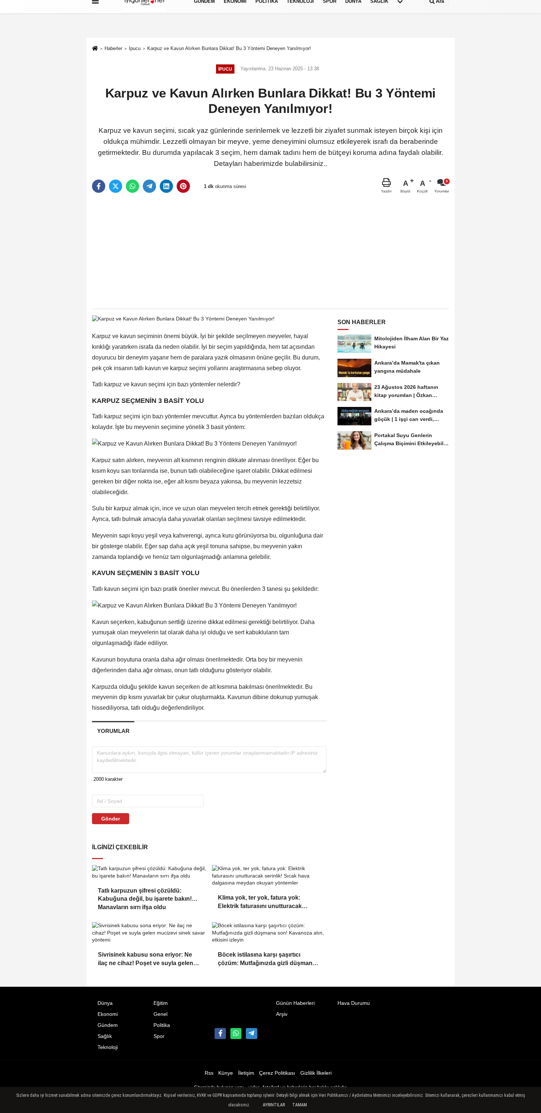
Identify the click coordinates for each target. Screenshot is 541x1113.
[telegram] (149, 186)
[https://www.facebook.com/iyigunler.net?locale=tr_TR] (220, 1033)
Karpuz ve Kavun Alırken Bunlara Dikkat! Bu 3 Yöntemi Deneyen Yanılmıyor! (229, 48)
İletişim (246, 1073)
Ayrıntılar (274, 1104)
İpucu (135, 48)
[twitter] (115, 186)
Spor (159, 1036)
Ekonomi (108, 1014)
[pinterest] (183, 186)
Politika (161, 1025)
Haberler (113, 48)
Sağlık (105, 1036)
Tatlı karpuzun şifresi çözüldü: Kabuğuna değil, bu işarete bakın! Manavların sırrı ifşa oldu (145, 895)
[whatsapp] (132, 186)
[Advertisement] (270, 251)
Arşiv (281, 1014)
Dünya (105, 1003)
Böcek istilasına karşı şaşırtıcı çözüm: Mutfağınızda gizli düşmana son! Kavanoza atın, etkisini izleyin (267, 959)
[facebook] (98, 186)
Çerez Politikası (277, 1073)
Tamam (299, 1104)
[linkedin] (166, 186)
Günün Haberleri (295, 1003)
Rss (209, 1073)
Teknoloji (108, 1047)
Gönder (110, 819)
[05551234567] (235, 1033)
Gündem (108, 1025)
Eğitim (160, 1003)
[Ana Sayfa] (95, 49)
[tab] (113, 731)
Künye (225, 1073)
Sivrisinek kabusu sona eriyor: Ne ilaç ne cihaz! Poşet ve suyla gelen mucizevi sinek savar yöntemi (145, 959)
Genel (160, 1014)
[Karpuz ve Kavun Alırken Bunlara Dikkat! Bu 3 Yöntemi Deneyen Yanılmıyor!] (183, 318)
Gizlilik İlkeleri (316, 1073)
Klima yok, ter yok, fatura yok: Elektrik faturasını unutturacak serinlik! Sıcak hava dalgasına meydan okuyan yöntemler (260, 902)
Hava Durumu (353, 1003)
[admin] (251, 1033)
